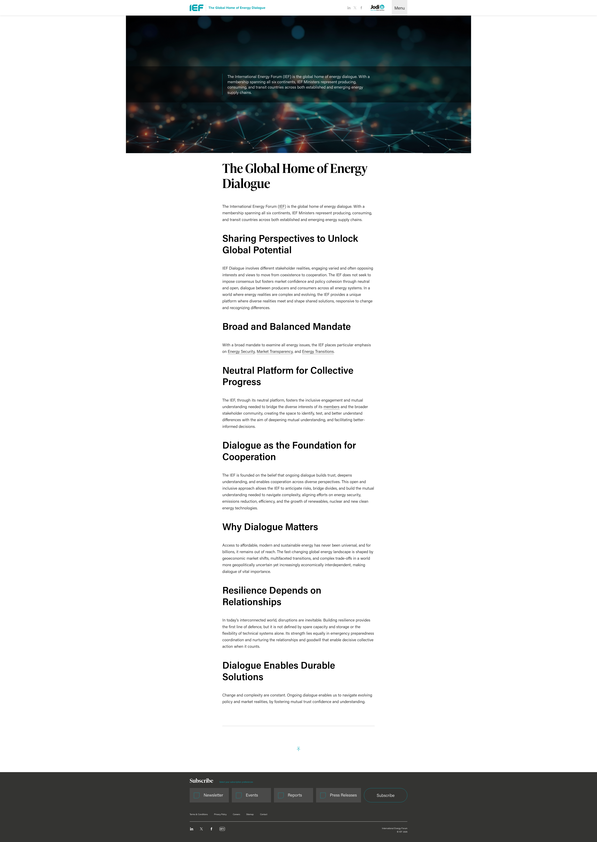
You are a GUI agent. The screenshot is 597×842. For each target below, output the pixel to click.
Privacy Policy (220, 814)
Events (252, 795)
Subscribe (386, 795)
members (332, 406)
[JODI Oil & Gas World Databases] (377, 8)
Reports (295, 795)
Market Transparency (275, 351)
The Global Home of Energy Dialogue (236, 7)
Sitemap (250, 814)
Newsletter (213, 795)
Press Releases (343, 795)
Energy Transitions (318, 351)
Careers (236, 814)
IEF (282, 206)
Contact (263, 814)
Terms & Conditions (199, 814)
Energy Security (241, 351)
